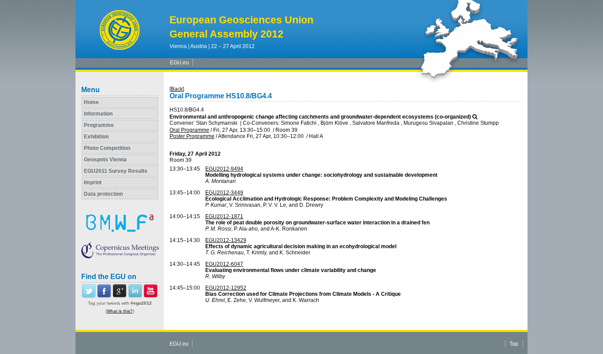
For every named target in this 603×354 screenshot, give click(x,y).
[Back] (177, 89)
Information (98, 114)
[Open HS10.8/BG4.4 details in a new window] (474, 117)
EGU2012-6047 (224, 264)
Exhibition (96, 137)
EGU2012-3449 (224, 193)
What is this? (120, 311)
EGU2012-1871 (224, 216)
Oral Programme (189, 130)
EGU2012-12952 (225, 288)
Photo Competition (107, 148)
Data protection (103, 194)
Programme (99, 125)
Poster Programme (192, 136)
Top (513, 344)
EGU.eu (179, 63)
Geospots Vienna (105, 160)
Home (91, 102)
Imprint (93, 182)
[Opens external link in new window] (89, 296)
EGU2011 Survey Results (115, 171)
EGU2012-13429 (225, 240)
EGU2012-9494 (224, 169)
